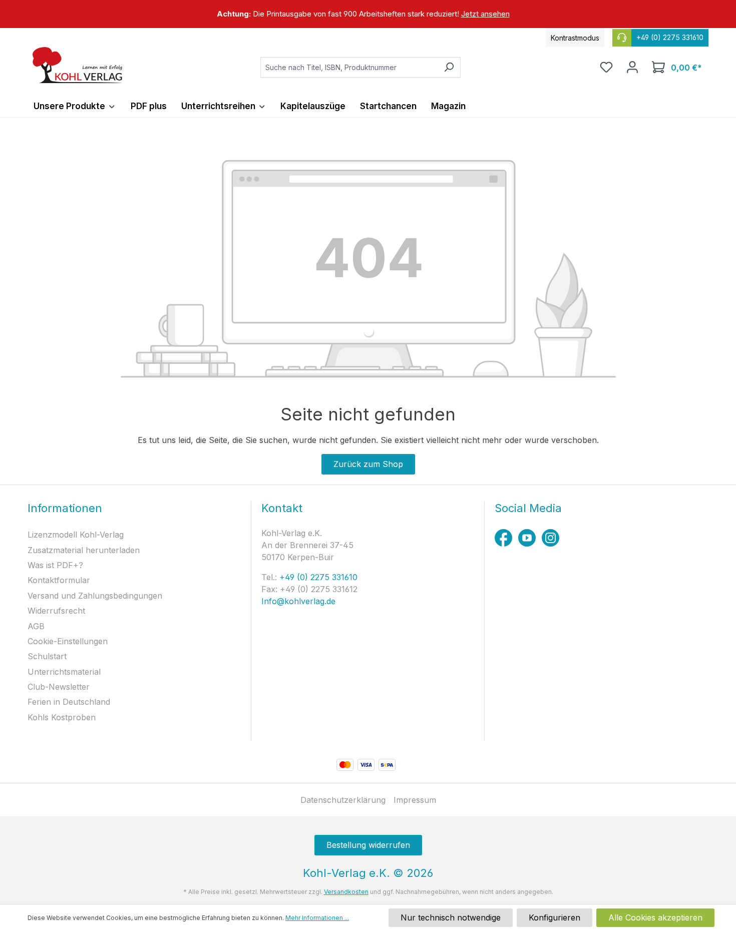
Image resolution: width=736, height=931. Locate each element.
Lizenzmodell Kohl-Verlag (76, 535)
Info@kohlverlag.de (298, 601)
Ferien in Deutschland (69, 702)
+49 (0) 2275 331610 (317, 577)
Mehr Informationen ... (317, 917)
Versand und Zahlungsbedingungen (95, 596)
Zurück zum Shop (368, 464)
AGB (36, 626)
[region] (368, 14)
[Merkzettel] (606, 67)
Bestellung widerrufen (368, 845)
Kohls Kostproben (62, 717)
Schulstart (47, 656)
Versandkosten (346, 891)
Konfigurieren (554, 917)
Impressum (415, 800)
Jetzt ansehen (485, 14)
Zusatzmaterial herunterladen (84, 550)
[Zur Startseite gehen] (78, 65)
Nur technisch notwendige (451, 917)
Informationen (65, 508)
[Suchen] (449, 67)
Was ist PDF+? (55, 565)
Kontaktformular (59, 580)
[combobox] (349, 67)
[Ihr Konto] (632, 67)
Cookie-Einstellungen (68, 641)
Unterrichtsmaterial (64, 672)
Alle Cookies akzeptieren (655, 917)
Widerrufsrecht (56, 611)
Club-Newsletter (59, 687)
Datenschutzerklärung (343, 800)
